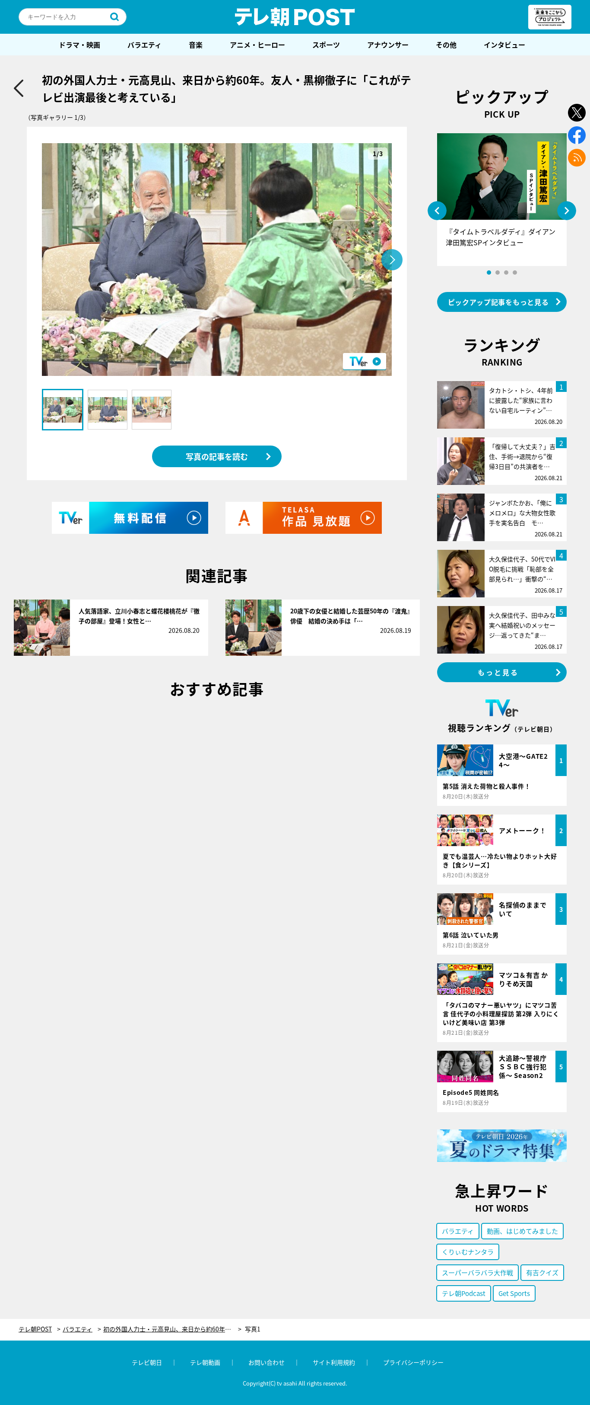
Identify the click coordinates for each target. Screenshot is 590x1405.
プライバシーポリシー (413, 1362)
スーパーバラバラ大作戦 (477, 1272)
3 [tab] (506, 272)
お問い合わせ (266, 1362)
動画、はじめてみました (522, 1230)
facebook (577, 135)
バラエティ (144, 44)
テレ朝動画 (205, 1362)
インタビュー (504, 44)
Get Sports (514, 1293)
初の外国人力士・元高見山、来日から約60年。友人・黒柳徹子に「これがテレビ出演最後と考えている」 (172, 1329)
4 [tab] (515, 272)
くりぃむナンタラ (468, 1251)
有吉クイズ (542, 1272)
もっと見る (498, 672)
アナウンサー (388, 44)
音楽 (196, 44)
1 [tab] (489, 272)
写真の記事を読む (217, 456)
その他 (446, 44)
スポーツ (326, 44)
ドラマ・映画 (79, 44)
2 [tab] (497, 272)
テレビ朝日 (147, 1362)
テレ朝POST (295, 16)
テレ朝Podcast (463, 1293)
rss (577, 158)
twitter (577, 113)
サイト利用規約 (334, 1362)
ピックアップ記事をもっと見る (498, 302)
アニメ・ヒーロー (257, 44)
